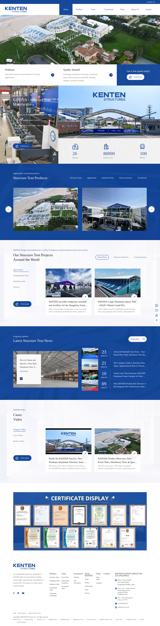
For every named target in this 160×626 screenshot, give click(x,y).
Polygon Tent (53, 619)
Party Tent (119, 619)
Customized (108, 9)
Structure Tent (91, 619)
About (87, 579)
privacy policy (21, 622)
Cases (93, 9)
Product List (41, 619)
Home (66, 9)
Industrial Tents (54, 584)
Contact (149, 9)
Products (79, 9)
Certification (89, 586)
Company (99, 583)
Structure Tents (54, 577)
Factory (87, 593)
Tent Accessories (77, 582)
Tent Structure (22, 613)
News (86, 590)
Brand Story (17, 619)
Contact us (151, 2)
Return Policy (29, 619)
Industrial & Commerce (65, 582)
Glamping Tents (54, 581)
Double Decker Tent (105, 619)
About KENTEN (89, 575)
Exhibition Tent (131, 619)
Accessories (78, 574)
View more (40, 210)
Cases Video (98, 578)
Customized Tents (53, 589)
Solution (76, 577)
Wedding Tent (65, 619)
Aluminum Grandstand (53, 594)
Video (122, 9)
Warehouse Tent (78, 619)
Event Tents (65, 577)
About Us (135, 9)
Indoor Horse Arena (35, 613)
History (87, 583)
